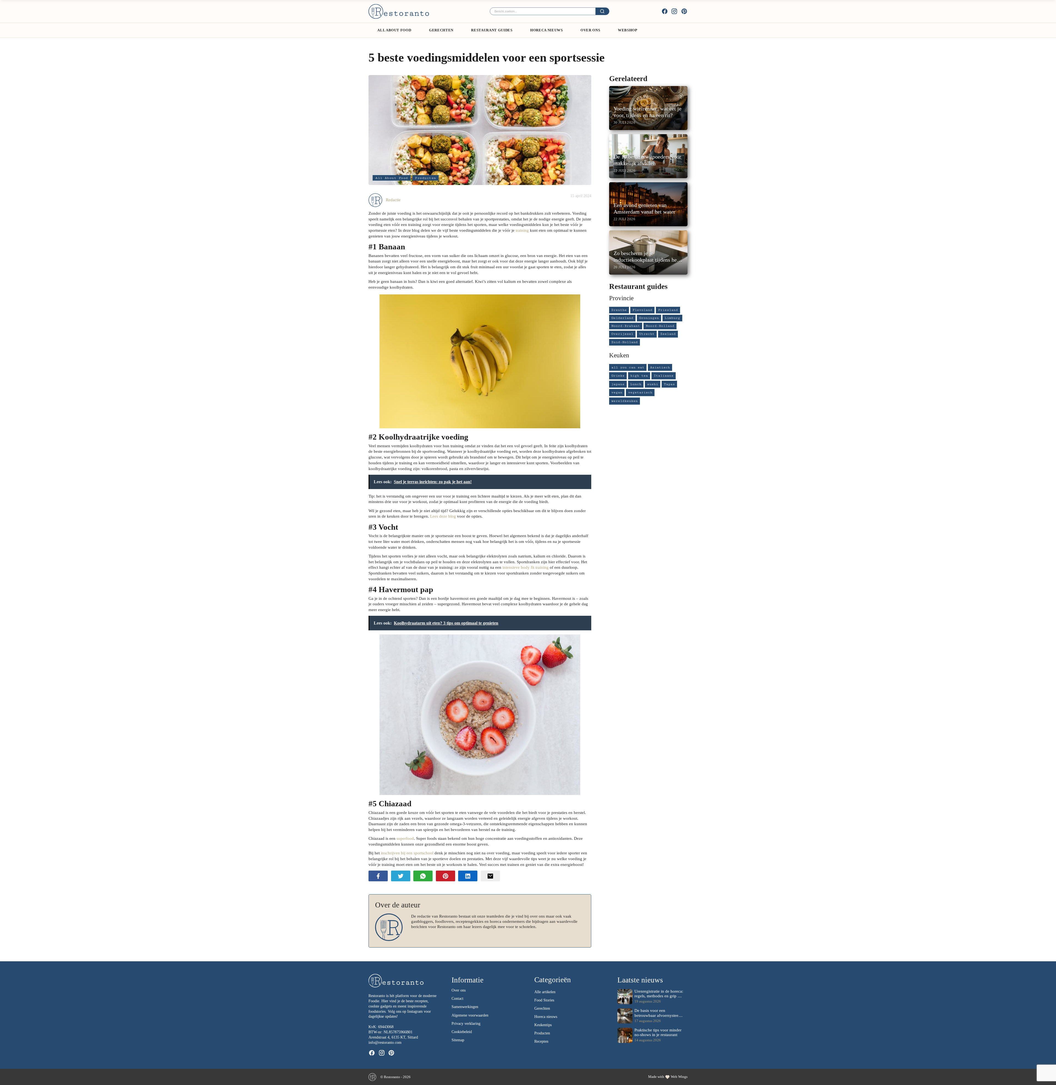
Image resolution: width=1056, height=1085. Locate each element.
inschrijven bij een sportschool (407, 853)
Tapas (669, 384)
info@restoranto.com (385, 1042)
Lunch (635, 384)
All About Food (394, 30)
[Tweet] (400, 876)
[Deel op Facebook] (378, 876)
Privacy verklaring (466, 1023)
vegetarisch (640, 392)
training (522, 230)
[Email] (490, 876)
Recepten (541, 1041)
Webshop (627, 30)
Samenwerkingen (465, 1007)
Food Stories (544, 1000)
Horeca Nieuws (546, 30)
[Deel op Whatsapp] (423, 876)
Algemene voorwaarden (470, 1015)
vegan (616, 392)
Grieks (618, 376)
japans (618, 384)
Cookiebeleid (462, 1032)
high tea (639, 376)
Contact (457, 998)
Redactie (393, 199)
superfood (405, 838)
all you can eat (627, 367)
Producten (425, 178)
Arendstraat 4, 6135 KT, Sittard (393, 1037)
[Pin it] (445, 876)
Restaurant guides (491, 30)
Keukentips (543, 1025)
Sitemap (458, 1040)
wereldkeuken (624, 401)
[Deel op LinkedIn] (467, 876)
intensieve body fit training (525, 567)
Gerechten (441, 30)
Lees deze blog (443, 516)
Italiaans (663, 376)
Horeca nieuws (545, 1017)
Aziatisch (660, 367)
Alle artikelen (545, 992)
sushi (652, 384)
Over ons (590, 30)
